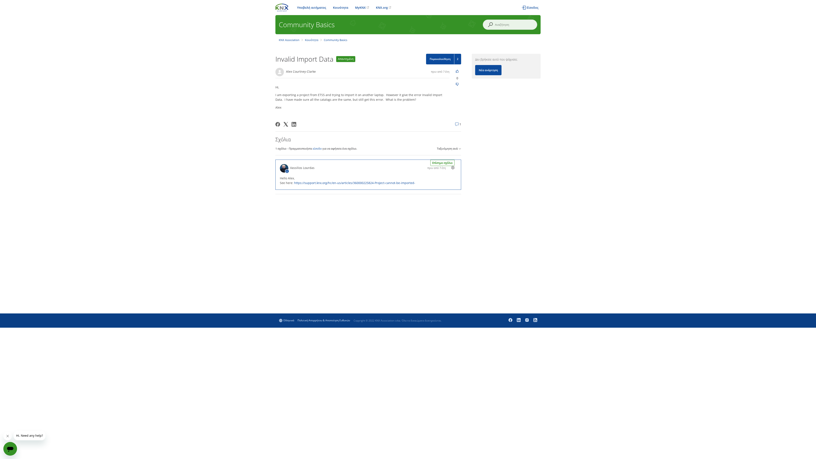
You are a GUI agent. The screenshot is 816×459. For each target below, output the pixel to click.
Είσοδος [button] (532, 8)
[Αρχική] (282, 7)
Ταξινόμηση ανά (447, 148)
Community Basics (335, 40)
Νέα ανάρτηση (488, 70)
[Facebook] (277, 124)
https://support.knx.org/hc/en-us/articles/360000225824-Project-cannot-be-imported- (354, 183)
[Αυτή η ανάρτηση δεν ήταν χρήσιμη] (457, 84)
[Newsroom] (535, 320)
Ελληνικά (288, 320)
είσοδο (317, 148)
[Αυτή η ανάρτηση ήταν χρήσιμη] (457, 71)
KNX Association (289, 40)
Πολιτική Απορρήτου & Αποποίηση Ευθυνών (324, 320)
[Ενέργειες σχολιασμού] (453, 167)
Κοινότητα (340, 8)
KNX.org (382, 8)
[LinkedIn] (294, 124)
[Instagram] (527, 320)
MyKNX (360, 8)
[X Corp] (285, 124)
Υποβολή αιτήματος (311, 8)
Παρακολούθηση (440, 59)
